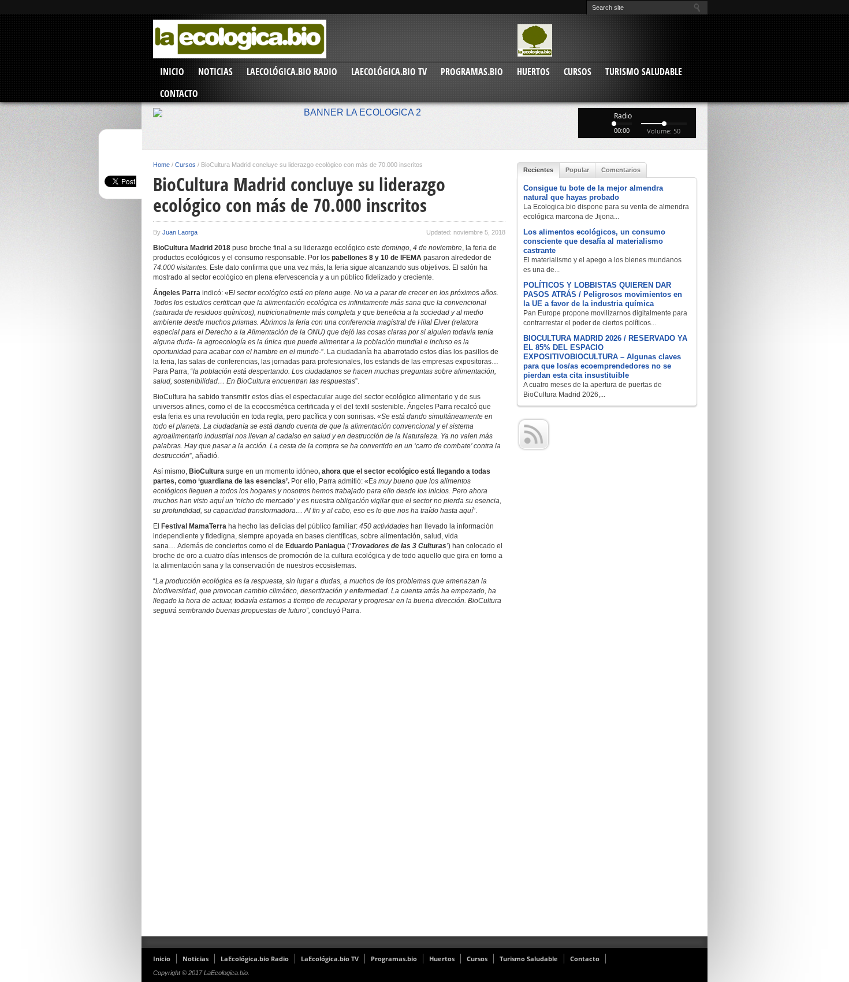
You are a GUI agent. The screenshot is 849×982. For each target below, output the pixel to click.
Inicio (172, 71)
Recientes (538, 169)
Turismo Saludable (643, 71)
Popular (577, 169)
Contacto (179, 93)
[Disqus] (329, 780)
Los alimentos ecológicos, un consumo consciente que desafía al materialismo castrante (594, 241)
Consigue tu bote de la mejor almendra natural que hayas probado (593, 193)
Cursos (577, 71)
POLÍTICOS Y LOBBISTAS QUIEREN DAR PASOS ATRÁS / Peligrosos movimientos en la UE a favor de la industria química (602, 294)
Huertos (533, 71)
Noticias (215, 71)
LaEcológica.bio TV (389, 71)
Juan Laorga (180, 232)
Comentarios (621, 169)
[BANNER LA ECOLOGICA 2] (424, 112)
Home (161, 164)
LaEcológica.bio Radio (292, 71)
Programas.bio (472, 71)
